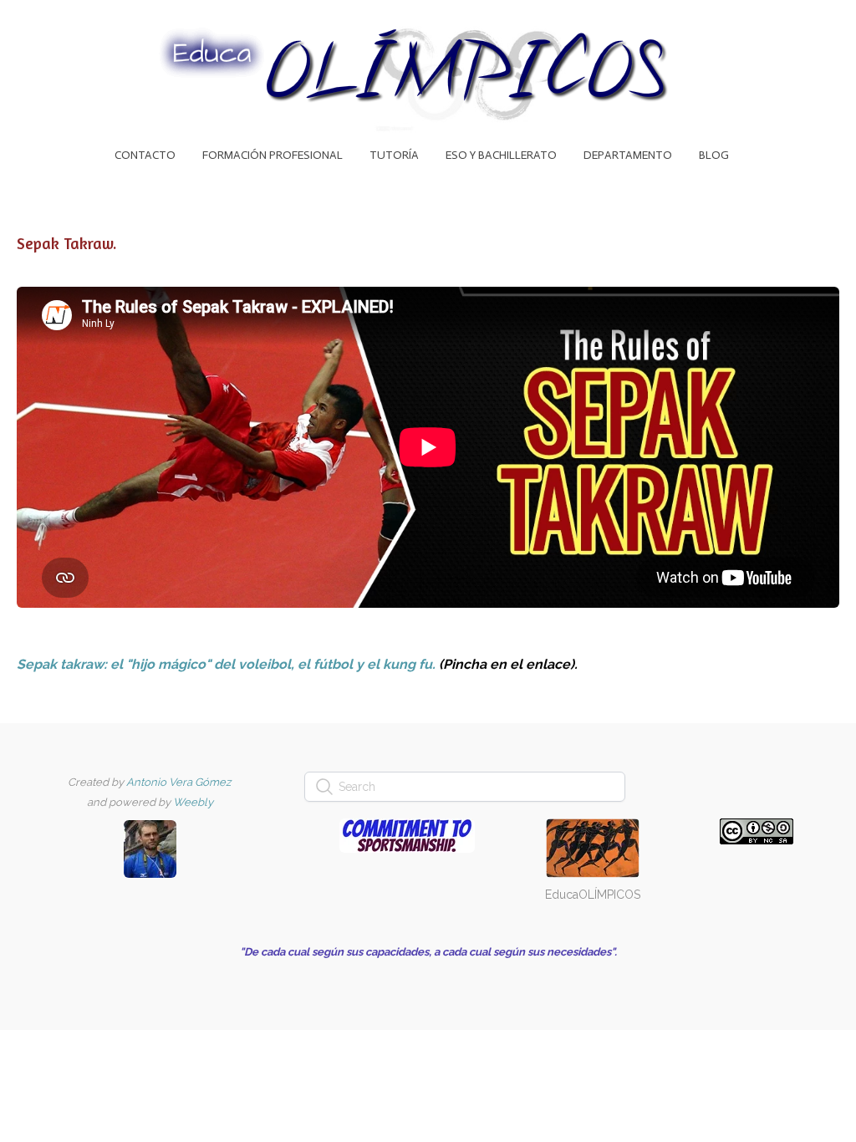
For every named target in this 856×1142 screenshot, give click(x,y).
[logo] (428, 73)
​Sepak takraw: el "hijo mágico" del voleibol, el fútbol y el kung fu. (226, 664)
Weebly (193, 802)
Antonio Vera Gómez (178, 782)
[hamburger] (53, 26)
